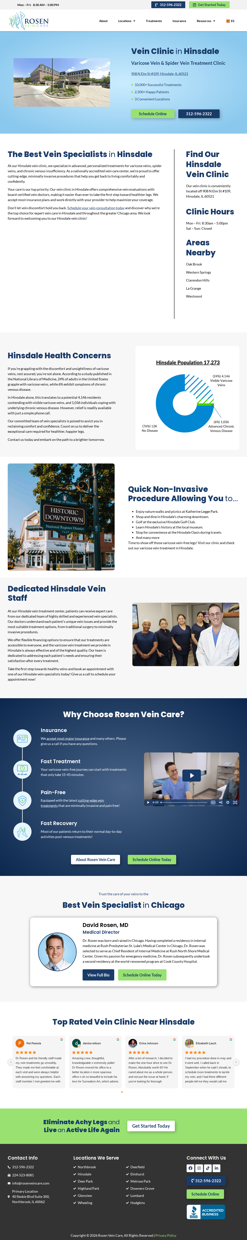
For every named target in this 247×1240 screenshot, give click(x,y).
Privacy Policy (165, 1235)
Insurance (179, 21)
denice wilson (92, 1043)
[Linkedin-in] (216, 1168)
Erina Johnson (148, 1043)
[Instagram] (199, 1168)
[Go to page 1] (125, 1092)
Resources (204, 21)
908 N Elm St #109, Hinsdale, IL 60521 (159, 74)
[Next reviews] (236, 1062)
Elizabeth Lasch (206, 1043)
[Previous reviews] (11, 1062)
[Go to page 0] (122, 1092)
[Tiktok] (208, 1168)
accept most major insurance (68, 738)
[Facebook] (190, 1168)
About (103, 21)
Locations (124, 21)
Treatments (154, 21)
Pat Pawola (33, 1043)
